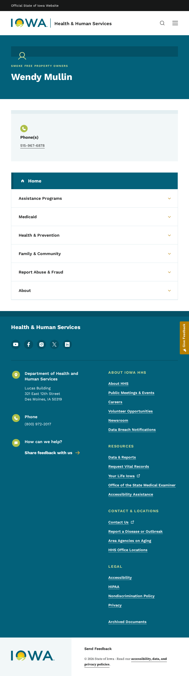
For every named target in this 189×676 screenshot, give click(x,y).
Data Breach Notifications (132, 429)
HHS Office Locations (128, 550)
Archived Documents (127, 622)
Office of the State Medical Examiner (142, 485)
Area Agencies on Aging (129, 540)
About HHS (118, 383)
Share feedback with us (48, 452)
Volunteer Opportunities (130, 411)
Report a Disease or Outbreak (135, 531)
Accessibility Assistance (130, 494)
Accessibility (120, 577)
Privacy (115, 605)
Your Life (121, 476)
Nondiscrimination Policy (131, 596)
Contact (118, 522)
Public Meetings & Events (131, 393)
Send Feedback (98, 649)
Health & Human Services (83, 23)
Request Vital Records (128, 466)
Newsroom (118, 420)
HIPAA (113, 587)
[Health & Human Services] (29, 23)
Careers (115, 402)
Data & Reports (122, 457)
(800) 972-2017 (38, 424)
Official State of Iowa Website (35, 5)
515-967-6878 (32, 145)
